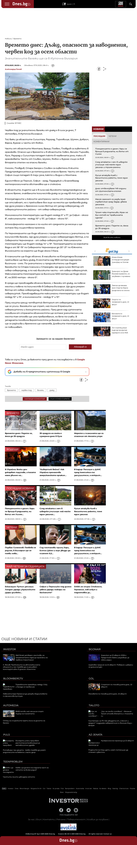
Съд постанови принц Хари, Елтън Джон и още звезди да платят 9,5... (55, 550)
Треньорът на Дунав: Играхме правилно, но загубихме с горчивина (121, 273)
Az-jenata (95, 734)
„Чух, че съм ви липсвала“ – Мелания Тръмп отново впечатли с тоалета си (117, 713)
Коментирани (101, 141)
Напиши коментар (35, 399)
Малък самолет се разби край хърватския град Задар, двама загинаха (111, 202)
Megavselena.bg (71, 792)
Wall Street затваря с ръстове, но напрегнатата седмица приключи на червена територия (32, 657)
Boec (62, 792)
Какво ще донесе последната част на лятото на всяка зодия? (32, 769)
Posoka (132, 788)
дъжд (52, 390)
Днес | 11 (71, 4)
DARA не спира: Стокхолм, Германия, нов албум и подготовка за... (88, 589)
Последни (99, 136)
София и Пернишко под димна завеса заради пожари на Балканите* (55, 589)
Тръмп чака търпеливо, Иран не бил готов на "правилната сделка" (111, 215)
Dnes (16, 788)
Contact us (107, 834)
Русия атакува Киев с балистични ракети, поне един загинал (111, 178)
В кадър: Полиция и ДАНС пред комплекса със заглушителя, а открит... (88, 472)
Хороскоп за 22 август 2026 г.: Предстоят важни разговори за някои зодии (115, 657)
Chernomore (124, 788)
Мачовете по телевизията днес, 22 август (120, 316)
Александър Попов (13, 69)
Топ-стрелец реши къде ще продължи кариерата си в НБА (120, 330)
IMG (4, 788)
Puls (6, 734)
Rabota (95, 788)
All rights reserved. (64, 834)
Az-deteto (102, 788)
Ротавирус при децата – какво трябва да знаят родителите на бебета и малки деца (24, 751)
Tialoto (94, 705)
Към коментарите (60, 399)
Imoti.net (88, 788)
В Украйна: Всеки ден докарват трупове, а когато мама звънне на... (20, 472)
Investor (9, 649)
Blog (109, 788)
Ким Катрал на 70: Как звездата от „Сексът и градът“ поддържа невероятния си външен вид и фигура (110, 723)
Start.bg (115, 788)
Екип (38, 819)
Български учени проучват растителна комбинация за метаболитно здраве (28, 743)
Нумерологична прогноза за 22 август (117, 741)
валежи (40, 390)
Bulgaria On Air (36, 788)
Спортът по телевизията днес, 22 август (120, 302)
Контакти (49, 819)
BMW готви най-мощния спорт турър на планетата (30, 712)
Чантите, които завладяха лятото (19, 777)
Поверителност (76, 819)
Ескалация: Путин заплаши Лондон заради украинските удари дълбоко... (20, 589)
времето (11, 390)
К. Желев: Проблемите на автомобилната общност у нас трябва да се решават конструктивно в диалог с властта (21, 667)
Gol (91, 678)
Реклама (60, 819)
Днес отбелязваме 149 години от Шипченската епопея (110, 189)
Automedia (10, 705)
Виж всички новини (112, 237)
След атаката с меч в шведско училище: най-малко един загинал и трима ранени (111, 164)
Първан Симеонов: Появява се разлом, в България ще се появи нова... (20, 550)
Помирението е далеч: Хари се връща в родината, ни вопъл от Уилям (112, 151)
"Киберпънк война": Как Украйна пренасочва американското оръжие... (53, 472)
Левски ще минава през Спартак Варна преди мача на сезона (121, 287)
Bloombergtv (13, 678)
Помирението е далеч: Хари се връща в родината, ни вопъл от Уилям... (20, 511)
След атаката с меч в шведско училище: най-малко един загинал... (55, 511)
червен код (26, 390)
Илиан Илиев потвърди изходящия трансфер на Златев (120, 259)
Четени (113, 136)
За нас (31, 819)
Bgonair (95, 649)
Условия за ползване (97, 819)
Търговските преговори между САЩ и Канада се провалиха (31, 686)
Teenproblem (12, 761)
